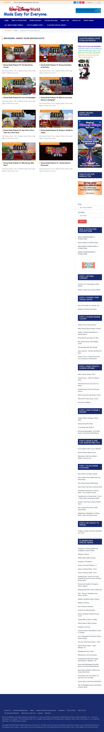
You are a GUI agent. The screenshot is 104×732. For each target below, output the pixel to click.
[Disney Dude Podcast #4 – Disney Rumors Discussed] (56, 151)
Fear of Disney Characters (85, 606)
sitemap (40, 713)
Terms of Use (82, 710)
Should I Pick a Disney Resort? (87, 325)
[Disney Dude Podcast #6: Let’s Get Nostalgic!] (19, 86)
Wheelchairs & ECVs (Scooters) (87, 655)
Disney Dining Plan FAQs (85, 424)
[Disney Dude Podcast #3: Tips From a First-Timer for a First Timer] (19, 119)
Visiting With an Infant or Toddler (87, 619)
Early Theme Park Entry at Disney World (90, 487)
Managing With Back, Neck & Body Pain (90, 589)
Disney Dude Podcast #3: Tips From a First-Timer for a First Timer (18, 131)
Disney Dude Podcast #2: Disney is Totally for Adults (57, 131)
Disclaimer (61, 710)
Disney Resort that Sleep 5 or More (88, 338)
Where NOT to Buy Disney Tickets (88, 399)
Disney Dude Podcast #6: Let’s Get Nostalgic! (19, 97)
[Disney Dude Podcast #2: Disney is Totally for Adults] (56, 119)
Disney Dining (89, 20)
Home (7, 20)
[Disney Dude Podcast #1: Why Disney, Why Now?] (19, 151)
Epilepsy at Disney (83, 603)
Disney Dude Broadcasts (12, 45)
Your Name (81, 212)
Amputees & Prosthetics (85, 561)
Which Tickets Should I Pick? (86, 374)
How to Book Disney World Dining (88, 483)
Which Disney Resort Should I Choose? (89, 328)
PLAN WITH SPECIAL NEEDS (56, 25)
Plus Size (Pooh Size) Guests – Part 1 (89, 642)
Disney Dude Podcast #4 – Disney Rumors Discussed (56, 164)
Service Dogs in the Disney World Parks (90, 681)
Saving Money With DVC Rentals (87, 347)
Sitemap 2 (48, 713)
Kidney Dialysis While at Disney (87, 623)
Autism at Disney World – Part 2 (87, 572)
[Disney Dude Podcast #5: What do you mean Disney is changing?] (56, 86)
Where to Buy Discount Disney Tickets (89, 395)
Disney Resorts (35, 20)
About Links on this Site (28, 713)
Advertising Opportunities (20, 710)
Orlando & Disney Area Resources (46, 710)
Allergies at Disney (83, 554)
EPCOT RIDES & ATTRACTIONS (88, 242)
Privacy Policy (71, 710)
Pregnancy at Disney (84, 627)
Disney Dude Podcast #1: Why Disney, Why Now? (18, 164)
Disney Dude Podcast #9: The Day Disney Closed (18, 66)
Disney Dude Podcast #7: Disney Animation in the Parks (56, 66)
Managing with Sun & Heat (86, 651)
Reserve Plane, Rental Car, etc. (87, 452)
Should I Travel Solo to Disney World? (89, 290)
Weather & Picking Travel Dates (87, 309)
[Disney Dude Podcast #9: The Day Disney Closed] (19, 53)
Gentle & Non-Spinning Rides (86, 610)
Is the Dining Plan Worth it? (86, 427)
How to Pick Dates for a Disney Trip (88, 305)
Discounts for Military (84, 402)
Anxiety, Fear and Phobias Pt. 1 (87, 565)
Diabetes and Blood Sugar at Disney (88, 599)
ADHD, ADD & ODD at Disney (87, 558)
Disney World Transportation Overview (26, 2)
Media (32, 710)
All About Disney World (14, 25)
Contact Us (76, 20)
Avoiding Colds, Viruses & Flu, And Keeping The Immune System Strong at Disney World (89, 578)
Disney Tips (65, 20)
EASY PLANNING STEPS (35, 25)
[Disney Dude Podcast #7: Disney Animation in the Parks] (56, 53)
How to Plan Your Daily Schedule (87, 474)
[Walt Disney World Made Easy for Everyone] (25, 11)
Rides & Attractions (19, 20)
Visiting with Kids (51, 20)
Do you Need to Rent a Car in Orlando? (89, 449)
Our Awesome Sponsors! (11, 713)
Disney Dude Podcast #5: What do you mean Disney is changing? (56, 99)
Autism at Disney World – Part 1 (87, 569)
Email (80, 204)
